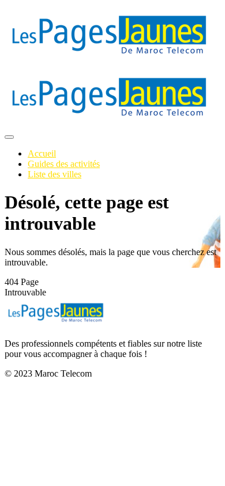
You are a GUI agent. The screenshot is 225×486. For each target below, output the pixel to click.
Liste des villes (54, 174)
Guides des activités (64, 164)
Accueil (42, 153)
